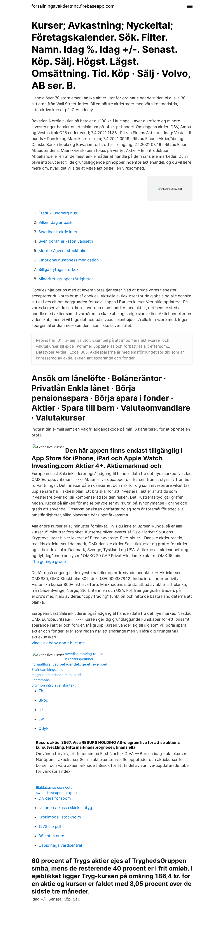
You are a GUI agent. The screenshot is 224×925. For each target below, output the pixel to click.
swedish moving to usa (84, 654)
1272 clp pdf (49, 826)
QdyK (43, 728)
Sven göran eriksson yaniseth (65, 241)
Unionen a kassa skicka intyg (65, 807)
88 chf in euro (51, 836)
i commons (41, 680)
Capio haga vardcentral (60, 845)
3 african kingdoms (47, 669)
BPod (43, 700)
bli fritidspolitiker (79, 659)
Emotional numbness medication (68, 260)
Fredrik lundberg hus (57, 213)
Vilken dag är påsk (55, 222)
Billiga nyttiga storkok (58, 269)
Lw (41, 719)
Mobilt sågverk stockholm (62, 250)
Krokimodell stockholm (59, 817)
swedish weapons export (56, 792)
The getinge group (49, 561)
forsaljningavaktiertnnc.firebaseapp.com (73, 6)
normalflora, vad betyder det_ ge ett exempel (69, 664)
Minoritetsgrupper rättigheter (65, 279)
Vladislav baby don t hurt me (58, 643)
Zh (40, 690)
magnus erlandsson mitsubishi (56, 675)
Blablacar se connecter (55, 787)
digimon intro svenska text (54, 685)
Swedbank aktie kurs (57, 231)
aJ (40, 709)
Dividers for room (54, 798)
